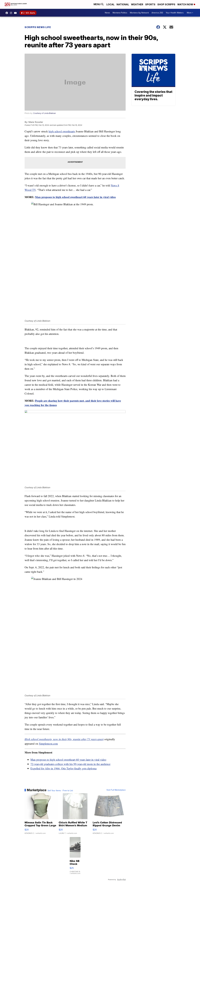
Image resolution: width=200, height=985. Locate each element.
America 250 (157, 12)
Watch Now (185, 4)
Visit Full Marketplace (116, 790)
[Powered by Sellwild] (121, 880)
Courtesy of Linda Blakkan (44, 113)
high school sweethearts (62, 131)
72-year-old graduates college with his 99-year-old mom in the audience (70, 764)
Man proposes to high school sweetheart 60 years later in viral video (75, 197)
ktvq (11, 13)
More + (190, 12)
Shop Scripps (166, 4)
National (123, 4)
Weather (137, 4)
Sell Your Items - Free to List (60, 791)
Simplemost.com (48, 743)
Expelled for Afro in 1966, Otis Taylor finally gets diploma (63, 768)
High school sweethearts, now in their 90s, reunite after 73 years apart (64, 739)
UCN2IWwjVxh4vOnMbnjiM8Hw (16, 13)
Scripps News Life (38, 27)
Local (110, 4)
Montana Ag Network (139, 12)
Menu (97, 4)
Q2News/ (7, 13)
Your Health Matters (175, 12)
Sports (150, 4)
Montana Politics (120, 12)
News (107, 12)
